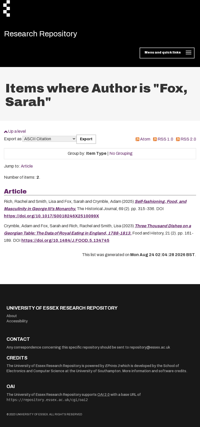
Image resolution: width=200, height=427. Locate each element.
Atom (145, 139)
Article (27, 166)
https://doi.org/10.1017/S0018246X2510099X (51, 216)
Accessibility (17, 321)
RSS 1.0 (165, 139)
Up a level (17, 131)
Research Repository (40, 34)
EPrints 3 (112, 366)
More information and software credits (154, 371)
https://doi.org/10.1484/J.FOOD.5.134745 (65, 240)
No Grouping (121, 153)
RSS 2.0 (188, 139)
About (12, 316)
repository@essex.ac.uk (150, 347)
